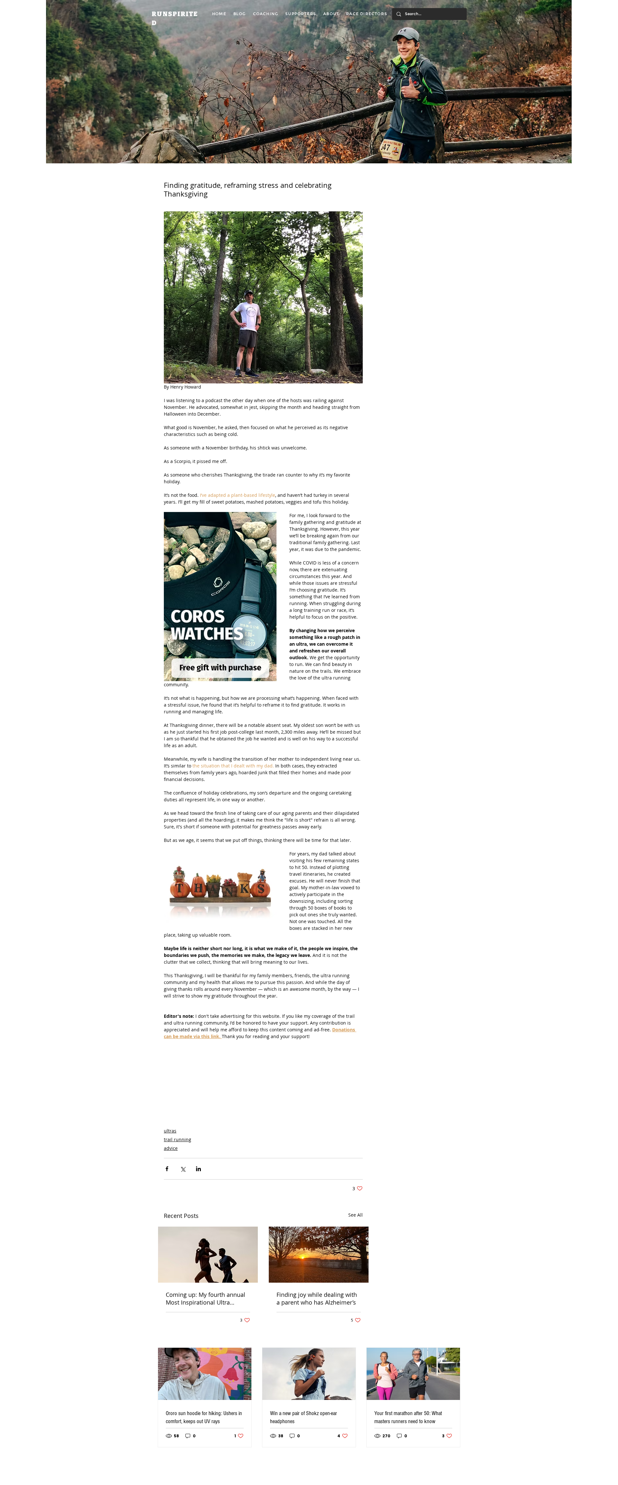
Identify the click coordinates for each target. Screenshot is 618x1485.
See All (355, 1215)
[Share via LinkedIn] (198, 1169)
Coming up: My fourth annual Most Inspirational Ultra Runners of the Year (205, 1298)
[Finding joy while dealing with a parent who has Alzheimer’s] (319, 1255)
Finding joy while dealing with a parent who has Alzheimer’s (316, 1298)
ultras (170, 1131)
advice (171, 1148)
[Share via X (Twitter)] (183, 1169)
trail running (177, 1139)
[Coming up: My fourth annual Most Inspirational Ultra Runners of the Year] (208, 1255)
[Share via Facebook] (167, 1169)
